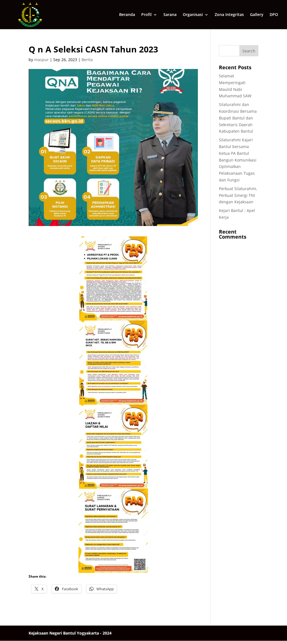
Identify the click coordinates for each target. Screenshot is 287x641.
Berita (87, 59)
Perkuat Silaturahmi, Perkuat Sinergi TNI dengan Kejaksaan (238, 195)
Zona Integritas (229, 15)
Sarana (170, 15)
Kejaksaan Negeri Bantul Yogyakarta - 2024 (70, 633)
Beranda (127, 15)
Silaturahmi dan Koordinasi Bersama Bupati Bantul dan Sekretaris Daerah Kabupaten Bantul (238, 118)
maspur (41, 59)
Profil (146, 15)
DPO (274, 15)
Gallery (256, 15)
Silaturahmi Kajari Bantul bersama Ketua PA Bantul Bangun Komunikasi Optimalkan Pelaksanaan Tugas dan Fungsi (237, 160)
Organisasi (193, 15)
